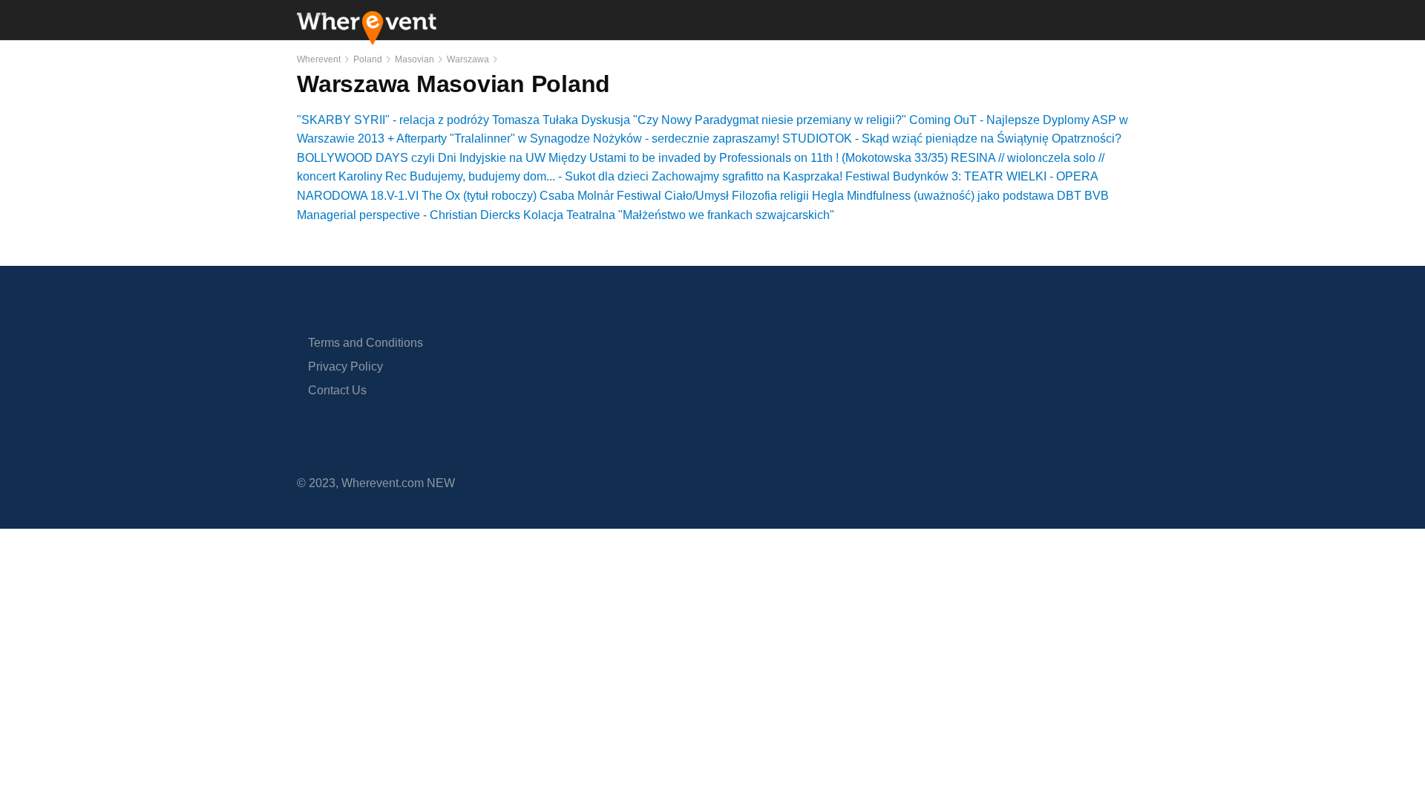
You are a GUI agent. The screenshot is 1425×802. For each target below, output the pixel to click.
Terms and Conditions (365, 342)
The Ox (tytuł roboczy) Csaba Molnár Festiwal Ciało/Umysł (575, 195)
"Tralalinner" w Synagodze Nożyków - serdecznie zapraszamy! (614, 138)
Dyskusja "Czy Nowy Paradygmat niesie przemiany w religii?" (743, 120)
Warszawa (468, 59)
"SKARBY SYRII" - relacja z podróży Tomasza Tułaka (437, 120)
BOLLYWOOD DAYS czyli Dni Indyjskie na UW (421, 157)
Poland (367, 59)
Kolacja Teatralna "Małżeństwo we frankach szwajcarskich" (678, 215)
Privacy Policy (345, 366)
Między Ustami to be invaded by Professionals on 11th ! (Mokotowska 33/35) (748, 157)
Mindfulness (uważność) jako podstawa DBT (964, 195)
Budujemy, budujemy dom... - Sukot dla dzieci (529, 176)
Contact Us (337, 390)
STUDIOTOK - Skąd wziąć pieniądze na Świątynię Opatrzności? (951, 138)
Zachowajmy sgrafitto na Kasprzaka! (747, 176)
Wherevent (319, 59)
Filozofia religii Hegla (788, 195)
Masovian (414, 59)
